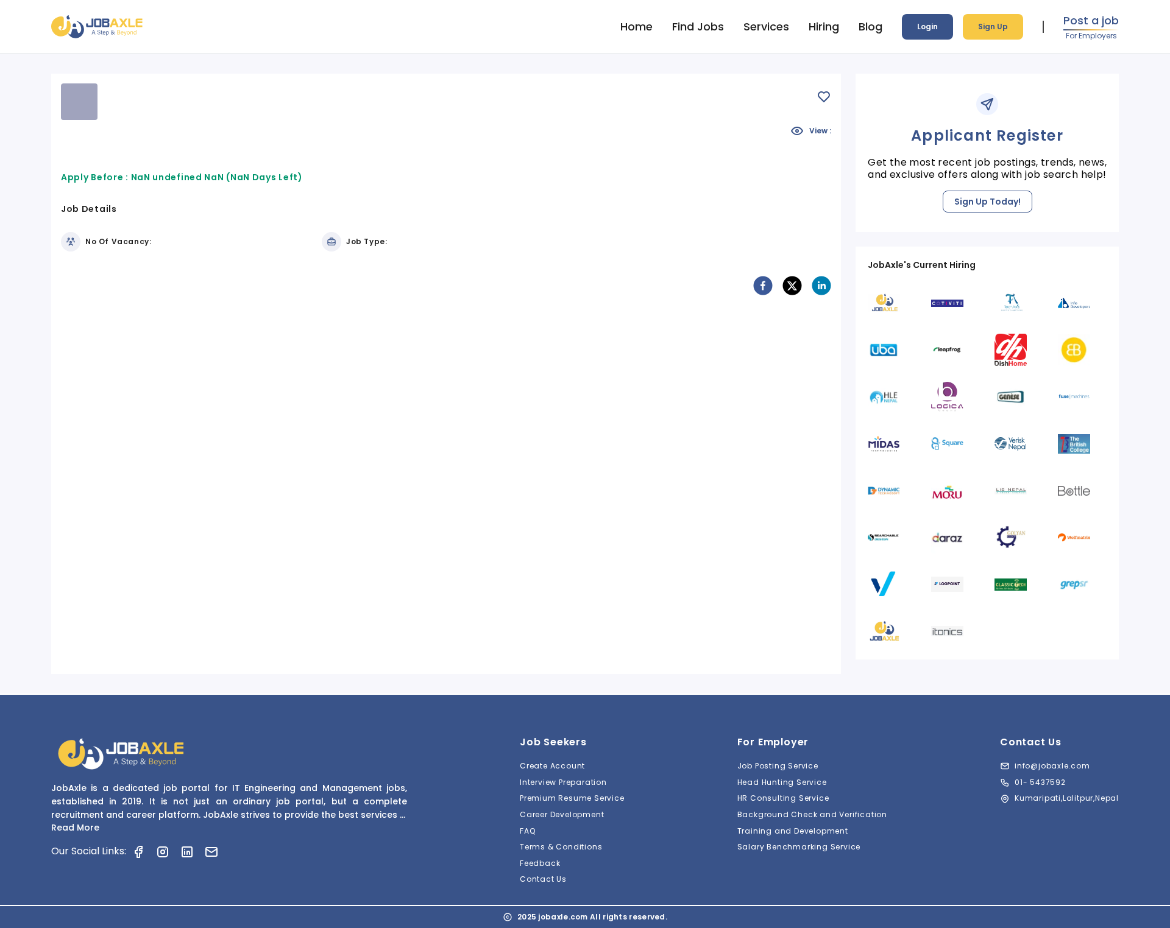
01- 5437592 (1040, 782)
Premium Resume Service (572, 798)
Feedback (540, 863)
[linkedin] (821, 285)
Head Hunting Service (782, 782)
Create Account (552, 766)
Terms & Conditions (561, 847)
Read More (75, 827)
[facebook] (763, 285)
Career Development (562, 814)
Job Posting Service (777, 766)
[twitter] (792, 285)
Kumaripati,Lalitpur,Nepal (1067, 798)
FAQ (527, 831)
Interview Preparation (563, 782)
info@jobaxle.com (1052, 766)
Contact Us (543, 879)
